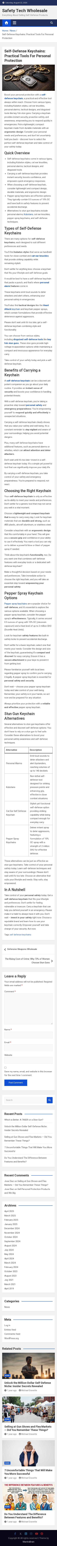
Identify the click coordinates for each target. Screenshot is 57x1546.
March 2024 (10, 1262)
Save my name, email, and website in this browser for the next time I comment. (28, 1073)
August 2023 (10, 1275)
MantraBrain (28, 1541)
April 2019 (9, 1288)
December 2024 (11, 1228)
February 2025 (11, 1220)
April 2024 (9, 1258)
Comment (10, 991)
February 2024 (11, 1267)
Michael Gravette (29, 1390)
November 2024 (12, 1233)
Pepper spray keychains (15, 603)
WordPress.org (11, 1338)
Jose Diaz (9, 1181)
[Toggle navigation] (14, 22)
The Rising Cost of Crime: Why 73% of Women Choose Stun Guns (27, 961)
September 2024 (12, 1241)
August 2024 (10, 1245)
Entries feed (10, 1329)
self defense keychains (20, 934)
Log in (7, 1325)
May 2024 (9, 1254)
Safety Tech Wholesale (24, 10)
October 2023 (10, 1271)
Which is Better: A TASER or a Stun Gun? (23, 1119)
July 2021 (8, 1280)
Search (50, 1100)
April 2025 (9, 1211)
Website (8, 1055)
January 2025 (10, 1224)
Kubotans (28, 214)
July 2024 (8, 1250)
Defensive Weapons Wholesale (22, 949)
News (7, 1307)
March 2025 (10, 1215)
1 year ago (12, 1390)
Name (8, 1029)
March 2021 (10, 1284)
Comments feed (12, 1334)
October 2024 (10, 1237)
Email (7, 1042)
